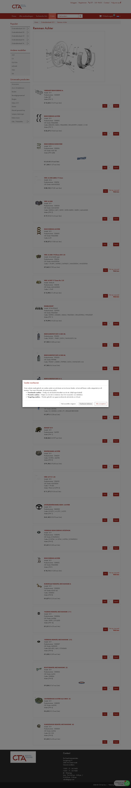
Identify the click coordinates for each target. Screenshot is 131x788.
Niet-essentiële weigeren (68, 404)
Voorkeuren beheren (86, 404)
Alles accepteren (101, 404)
